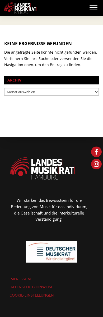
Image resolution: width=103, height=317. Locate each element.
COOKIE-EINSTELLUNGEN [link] (32, 295)
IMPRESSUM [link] (20, 278)
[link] (20, 7)
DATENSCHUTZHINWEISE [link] (31, 286)
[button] (93, 13)
